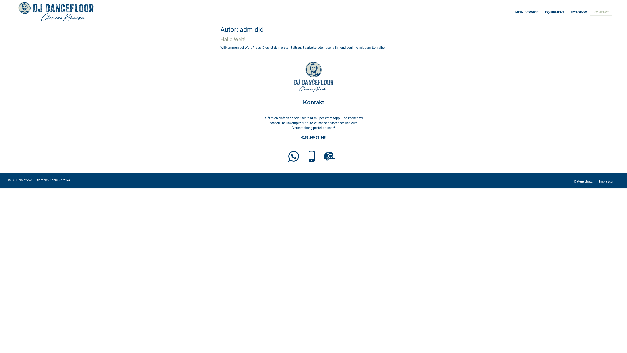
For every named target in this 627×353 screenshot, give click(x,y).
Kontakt (601, 12)
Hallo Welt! (232, 39)
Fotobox (579, 12)
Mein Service (527, 12)
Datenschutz (583, 181)
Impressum (607, 181)
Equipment (554, 12)
